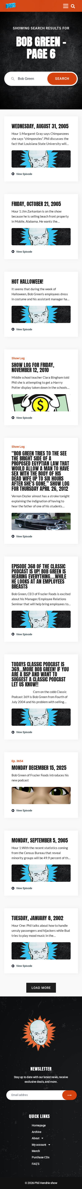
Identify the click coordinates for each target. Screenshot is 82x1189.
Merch (36, 1151)
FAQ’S (35, 1163)
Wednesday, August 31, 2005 (40, 126)
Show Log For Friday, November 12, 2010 (33, 367)
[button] (73, 6)
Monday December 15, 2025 (39, 768)
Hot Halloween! (27, 281)
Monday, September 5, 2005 (40, 840)
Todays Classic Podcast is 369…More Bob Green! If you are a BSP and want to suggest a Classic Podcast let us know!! (40, 674)
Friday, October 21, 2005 (36, 204)
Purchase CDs (40, 1157)
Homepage (39, 1125)
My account (39, 1144)
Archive (36, 1132)
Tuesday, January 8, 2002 (37, 918)
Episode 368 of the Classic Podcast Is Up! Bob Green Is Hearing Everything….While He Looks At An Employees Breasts (39, 576)
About (35, 1138)
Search (62, 79)
